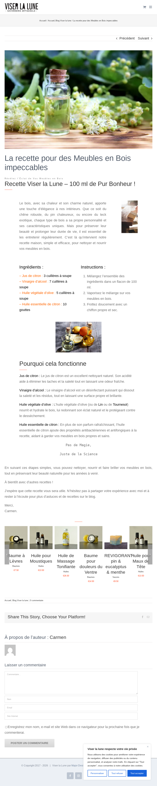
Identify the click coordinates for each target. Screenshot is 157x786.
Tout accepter (137, 773)
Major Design (78, 765)
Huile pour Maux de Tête (141, 561)
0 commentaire (36, 600)
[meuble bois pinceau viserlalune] (129, 202)
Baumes (16, 566)
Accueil (8, 600)
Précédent (127, 38)
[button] (7, 554)
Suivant (143, 38)
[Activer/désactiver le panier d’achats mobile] (144, 7)
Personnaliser (97, 773)
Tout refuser (117, 773)
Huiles (41, 566)
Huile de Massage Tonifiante (66, 561)
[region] (117, 762)
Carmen (58, 637)
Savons (116, 577)
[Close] (147, 746)
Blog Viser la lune (20, 600)
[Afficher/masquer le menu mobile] (150, 7)
